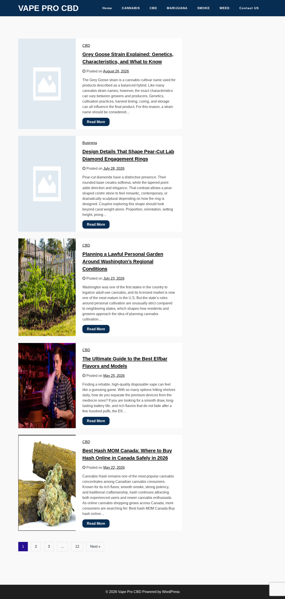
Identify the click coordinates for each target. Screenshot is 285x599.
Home (107, 8)
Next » (95, 546)
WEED (225, 8)
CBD (153, 8)
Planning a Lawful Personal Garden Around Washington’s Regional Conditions (122, 261)
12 (77, 546)
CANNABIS (131, 8)
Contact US (249, 8)
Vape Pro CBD (48, 8)
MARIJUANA (177, 8)
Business (89, 143)
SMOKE (203, 8)
